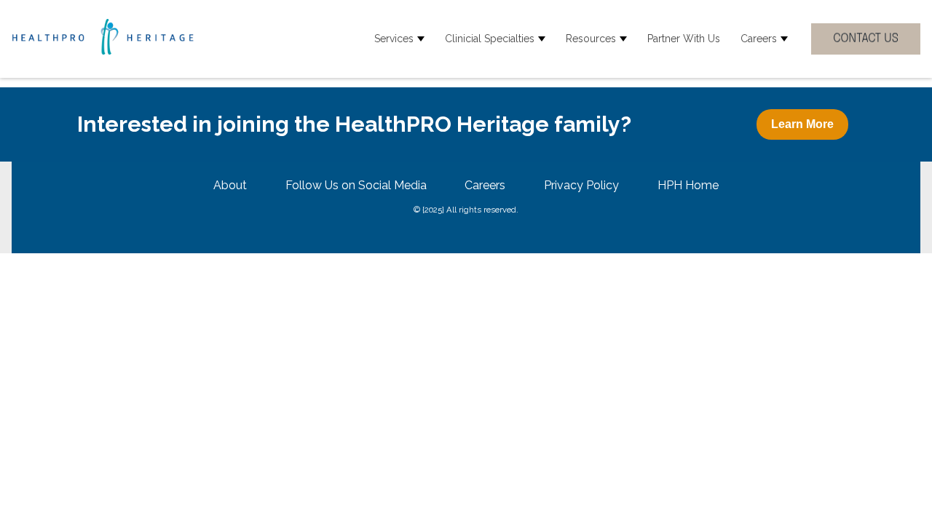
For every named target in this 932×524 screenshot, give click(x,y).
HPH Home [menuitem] (688, 185)
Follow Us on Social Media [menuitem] (356, 185)
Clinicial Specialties (489, 38)
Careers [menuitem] (485, 185)
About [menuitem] (230, 185)
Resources (591, 38)
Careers (759, 38)
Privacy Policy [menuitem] (581, 185)
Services (394, 38)
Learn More (802, 124)
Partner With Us (683, 38)
